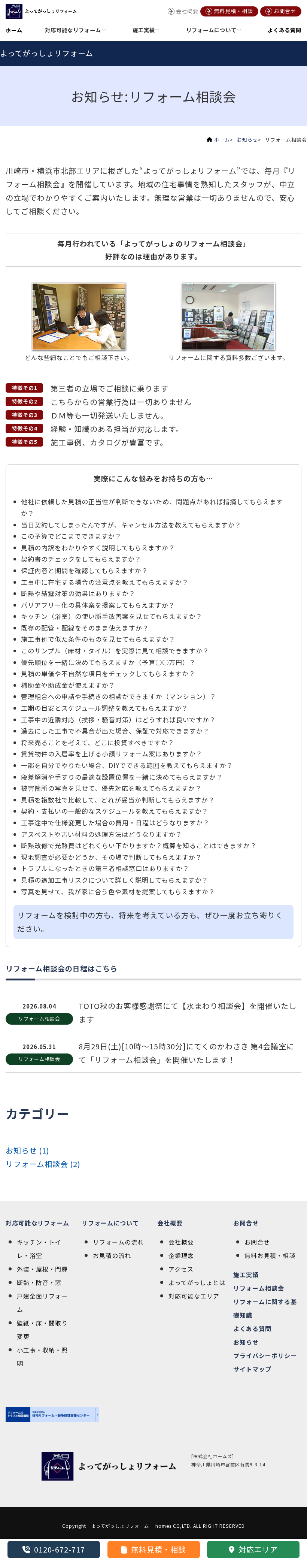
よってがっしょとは (196, 1282)
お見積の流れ (112, 1255)
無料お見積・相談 (269, 1255)
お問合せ (246, 1222)
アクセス (181, 1268)
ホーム (14, 30)
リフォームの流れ (118, 1241)
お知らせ (247, 139)
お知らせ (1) (27, 1150)
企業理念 (181, 1255)
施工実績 (246, 1274)
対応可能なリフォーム (37, 1222)
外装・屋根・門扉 (42, 1268)
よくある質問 (284, 30)
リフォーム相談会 (258, 1288)
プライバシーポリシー (265, 1355)
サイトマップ (252, 1368)
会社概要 (170, 1222)
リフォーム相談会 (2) (43, 1163)
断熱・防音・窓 (39, 1282)
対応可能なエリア (193, 1295)
